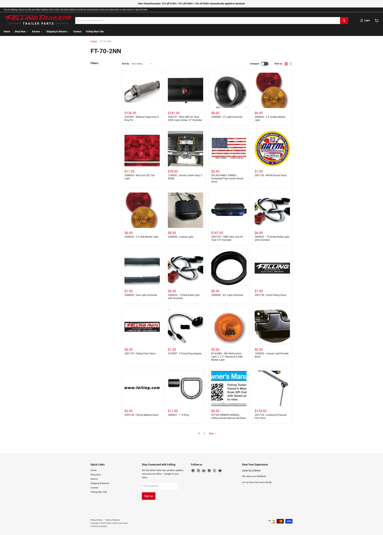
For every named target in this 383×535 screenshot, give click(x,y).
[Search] (344, 20)
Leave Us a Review (251, 470)
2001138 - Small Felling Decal (270, 295)
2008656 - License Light (180, 236)
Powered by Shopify (99, 526)
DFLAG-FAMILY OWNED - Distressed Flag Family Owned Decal (227, 178)
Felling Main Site (95, 31)
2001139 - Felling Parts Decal (139, 353)
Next (211, 433)
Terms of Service (112, 520)
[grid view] (286, 64)
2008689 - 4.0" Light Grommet (227, 295)
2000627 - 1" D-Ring (178, 414)
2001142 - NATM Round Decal (271, 175)
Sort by (125, 63)
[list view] (290, 64)
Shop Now (20, 31)
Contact (77, 31)
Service (36, 31)
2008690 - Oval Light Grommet (140, 295)
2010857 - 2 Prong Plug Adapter (185, 353)
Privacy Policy (96, 520)
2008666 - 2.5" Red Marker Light (141, 236)
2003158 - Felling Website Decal (141, 414)
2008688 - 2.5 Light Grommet (226, 117)
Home (7, 31)
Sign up (148, 496)
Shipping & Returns (56, 31)
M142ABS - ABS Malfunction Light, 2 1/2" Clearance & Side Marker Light (227, 356)
